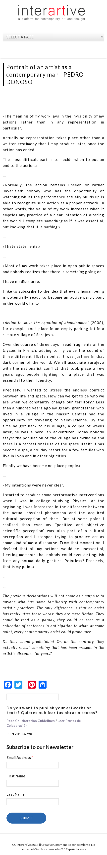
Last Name (15, 794)
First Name (15, 776)
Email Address (19, 757)
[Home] (51, 12)
